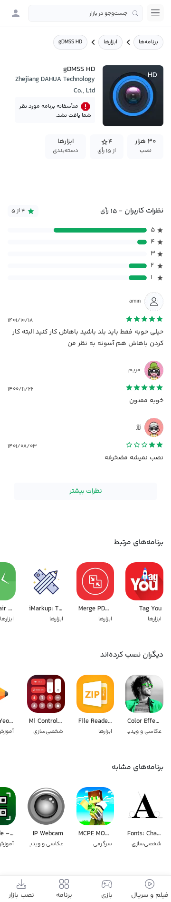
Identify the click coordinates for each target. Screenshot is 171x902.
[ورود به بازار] (15, 13)
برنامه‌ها (148, 42)
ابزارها (110, 42)
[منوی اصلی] (155, 12)
